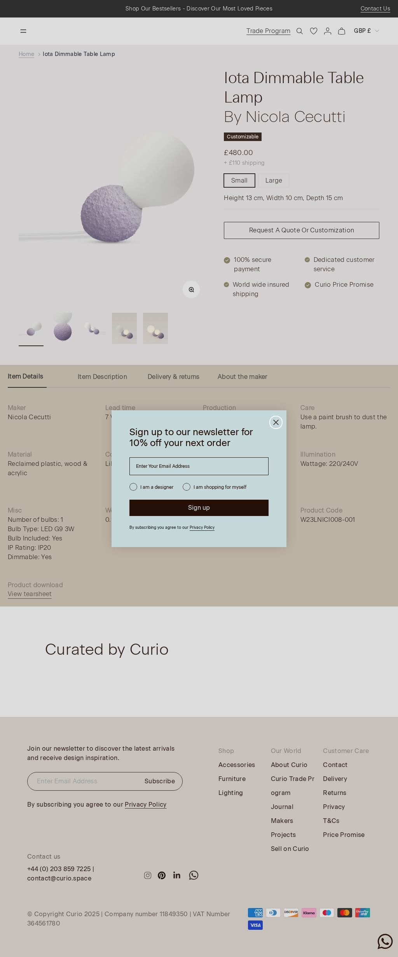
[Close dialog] (276, 422)
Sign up (199, 507)
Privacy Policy (202, 527)
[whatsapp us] (385, 941)
